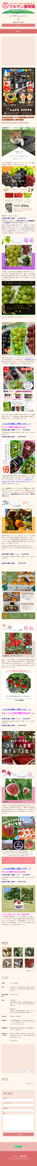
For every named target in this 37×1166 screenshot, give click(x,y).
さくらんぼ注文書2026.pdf (17, 713)
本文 (4, 1113)
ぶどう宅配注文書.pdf (12, 427)
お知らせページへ (30, 1083)
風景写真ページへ (30, 970)
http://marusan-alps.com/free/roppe (15, 123)
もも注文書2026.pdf (11, 872)
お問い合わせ (18, 25)
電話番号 (5, 1108)
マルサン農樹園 (18, 1156)
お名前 (5, 1098)
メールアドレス (7, 1103)
